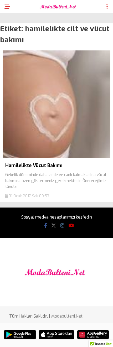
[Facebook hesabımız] (45, 225)
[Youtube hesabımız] (71, 225)
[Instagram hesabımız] (62, 225)
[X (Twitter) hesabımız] (53, 225)
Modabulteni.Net (67, 316)
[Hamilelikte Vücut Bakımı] (56, 156)
